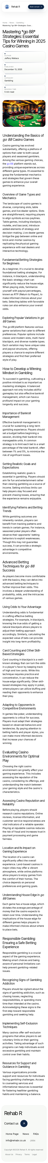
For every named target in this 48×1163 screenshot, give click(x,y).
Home (5, 23)
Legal (34, 1154)
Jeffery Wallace (11, 58)
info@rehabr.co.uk (16, 1140)
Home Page (12, 1134)
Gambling (20, 23)
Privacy (19, 1154)
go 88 (10, 163)
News (11, 23)
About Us (9, 1154)
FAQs (36, 1134)
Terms (27, 1154)
